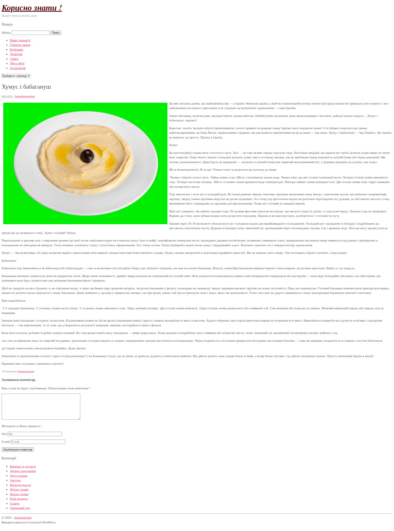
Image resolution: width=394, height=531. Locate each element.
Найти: (6, 32)
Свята (14, 58)
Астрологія (17, 68)
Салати (14, 503)
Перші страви (19, 494)
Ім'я (4, 434)
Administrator (23, 517)
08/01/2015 (7, 96)
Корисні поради (26, 371)
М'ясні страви (19, 489)
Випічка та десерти (23, 466)
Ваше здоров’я (20, 40)
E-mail (6, 441)
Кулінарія (16, 49)
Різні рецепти (19, 499)
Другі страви (18, 476)
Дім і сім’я (17, 63)
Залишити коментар (25, 96)
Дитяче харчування (23, 471)
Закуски (15, 480)
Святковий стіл (20, 508)
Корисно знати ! (32, 7)
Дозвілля (16, 54)
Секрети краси (20, 45)
